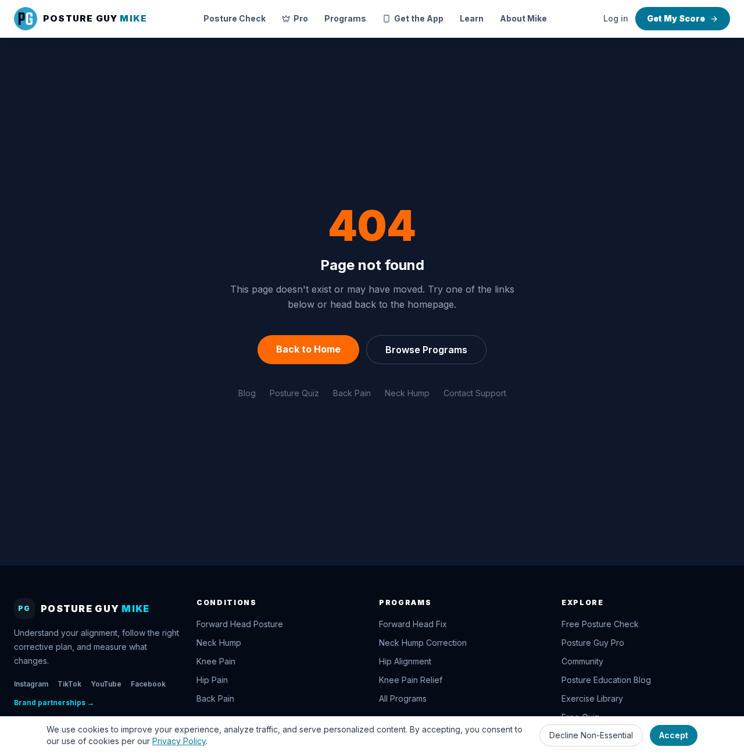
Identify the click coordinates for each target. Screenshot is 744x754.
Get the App (418, 18)
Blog (247, 393)
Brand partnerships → (54, 702)
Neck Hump (407, 393)
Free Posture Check (600, 624)
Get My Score (676, 18)
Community (582, 661)
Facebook (148, 684)
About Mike (523, 18)
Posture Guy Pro (592, 643)
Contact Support (474, 393)
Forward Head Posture (239, 624)
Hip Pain (212, 680)
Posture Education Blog (606, 680)
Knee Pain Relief (410, 680)
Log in (615, 18)
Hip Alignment (405, 661)
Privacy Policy (179, 741)
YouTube (106, 684)
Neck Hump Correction (423, 643)
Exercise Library (592, 698)
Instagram (31, 684)
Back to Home (308, 349)
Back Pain (352, 393)
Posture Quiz (294, 393)
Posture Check (234, 18)
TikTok (69, 684)
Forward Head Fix (413, 624)
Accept (673, 735)
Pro (301, 18)
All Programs (403, 698)
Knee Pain (215, 661)
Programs (345, 18)
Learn (472, 18)
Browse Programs (426, 349)
